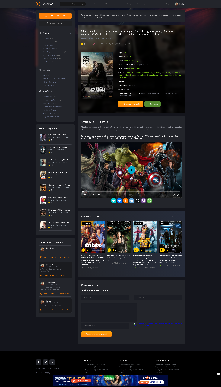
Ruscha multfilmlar (52, 113)
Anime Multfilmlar (52, 100)
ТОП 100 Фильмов (56, 16)
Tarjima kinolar (52, 59)
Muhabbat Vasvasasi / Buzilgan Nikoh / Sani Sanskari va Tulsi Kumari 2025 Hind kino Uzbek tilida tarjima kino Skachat (144, 260)
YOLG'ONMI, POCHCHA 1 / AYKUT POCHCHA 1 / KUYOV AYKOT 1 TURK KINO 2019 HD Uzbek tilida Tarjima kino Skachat (93, 260)
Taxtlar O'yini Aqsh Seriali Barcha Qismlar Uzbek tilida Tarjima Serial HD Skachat (56, 275)
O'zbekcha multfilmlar (54, 107)
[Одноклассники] (125, 200)
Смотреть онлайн (132, 104)
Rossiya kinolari (51, 55)
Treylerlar (48, 62)
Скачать (154, 104)
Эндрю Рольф (152, 75)
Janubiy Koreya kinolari (55, 52)
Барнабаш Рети (166, 75)
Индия (129, 57)
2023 (124, 53)
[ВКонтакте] (119, 200)
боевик (127, 61)
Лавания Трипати (133, 73)
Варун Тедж (155, 73)
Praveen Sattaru (134, 69)
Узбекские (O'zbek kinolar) (94, 364)
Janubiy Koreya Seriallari (55, 79)
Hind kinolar (50, 42)
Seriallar (47, 70)
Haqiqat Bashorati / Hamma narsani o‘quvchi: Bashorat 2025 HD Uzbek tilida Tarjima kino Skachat (171, 259)
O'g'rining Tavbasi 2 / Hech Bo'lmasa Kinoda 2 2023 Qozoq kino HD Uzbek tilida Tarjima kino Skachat (56, 257)
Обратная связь (149, 4)
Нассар (145, 73)
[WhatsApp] (149, 200)
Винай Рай (165, 73)
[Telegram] (131, 200)
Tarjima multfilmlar (53, 117)
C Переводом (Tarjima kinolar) (96, 370)
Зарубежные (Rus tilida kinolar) (96, 367)
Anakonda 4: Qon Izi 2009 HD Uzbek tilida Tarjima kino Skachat (119, 258)
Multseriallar (49, 103)
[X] (137, 200)
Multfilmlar (48, 91)
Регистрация (57, 24)
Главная (97, 4)
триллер (134, 61)
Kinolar (46, 33)
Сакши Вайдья (139, 75)
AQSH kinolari (51, 49)
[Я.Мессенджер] (113, 200)
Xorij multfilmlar (51, 110)
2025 (135, 268)
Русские (87, 372)
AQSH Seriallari (51, 82)
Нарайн (128, 75)
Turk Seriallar (50, 86)
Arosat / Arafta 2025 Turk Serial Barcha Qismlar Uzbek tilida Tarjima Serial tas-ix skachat (56, 294)
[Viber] (143, 200)
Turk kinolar (50, 45)
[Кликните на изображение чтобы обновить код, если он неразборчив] (158, 325)
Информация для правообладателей (121, 4)
